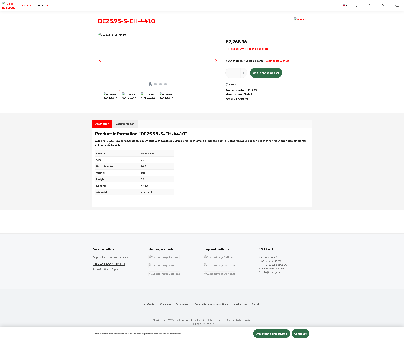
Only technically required (271, 333)
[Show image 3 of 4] (160, 84)
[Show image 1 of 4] (150, 84)
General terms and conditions (211, 304)
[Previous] (100, 60)
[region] (158, 67)
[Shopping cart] (397, 5)
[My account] (383, 5)
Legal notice (240, 304)
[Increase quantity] (243, 73)
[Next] (215, 60)
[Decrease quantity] (229, 73)
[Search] (355, 5)
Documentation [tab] (124, 123)
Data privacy (182, 304)
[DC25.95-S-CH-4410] (158, 60)
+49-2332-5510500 (109, 263)
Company (165, 304)
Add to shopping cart (266, 73)
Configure (300, 333)
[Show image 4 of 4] (165, 84)
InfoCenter (149, 304)
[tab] (102, 124)
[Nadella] (300, 21)
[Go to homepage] (8, 5)
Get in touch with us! (277, 60)
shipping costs (185, 320)
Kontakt (256, 304)
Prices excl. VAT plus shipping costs (248, 48)
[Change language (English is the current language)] (345, 5)
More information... (173, 333)
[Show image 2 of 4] (155, 84)
